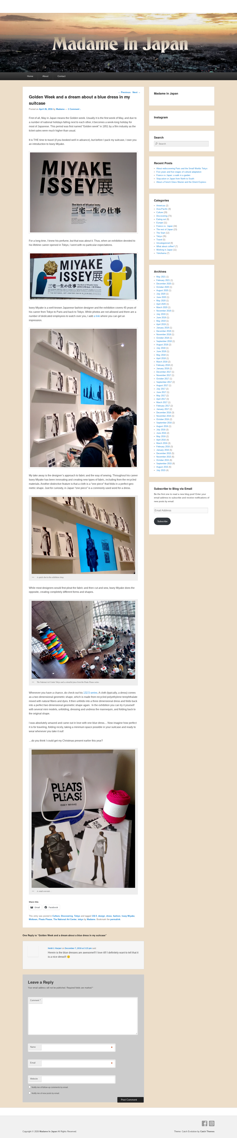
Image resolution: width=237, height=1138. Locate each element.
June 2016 (161, 433)
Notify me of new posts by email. (46, 1093)
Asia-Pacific (162, 209)
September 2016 (164, 422)
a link (96, 316)
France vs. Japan (164, 226)
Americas (160, 205)
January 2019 (162, 327)
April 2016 (161, 440)
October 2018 (162, 338)
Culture (56, 916)
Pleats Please (45, 919)
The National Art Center (65, 919)
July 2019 (160, 314)
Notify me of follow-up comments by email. (50, 1087)
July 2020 (160, 294)
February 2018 (163, 365)
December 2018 (163, 331)
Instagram (211, 1123)
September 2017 (164, 382)
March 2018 (161, 362)
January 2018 (162, 368)
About (45, 76)
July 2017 (160, 389)
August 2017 (162, 385)
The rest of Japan (164, 229)
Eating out (161, 219)
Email (32, 1063)
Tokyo (77, 916)
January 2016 (162, 450)
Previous (124, 92)
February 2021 (163, 280)
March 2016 (161, 443)
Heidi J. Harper (55, 948)
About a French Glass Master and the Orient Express (181, 182)
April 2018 (161, 358)
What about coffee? (165, 246)
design (101, 916)
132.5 (94, 916)
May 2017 (161, 395)
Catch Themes (207, 1131)
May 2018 (161, 355)
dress (109, 916)
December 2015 (163, 453)
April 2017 (161, 399)
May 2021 (161, 277)
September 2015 (164, 463)
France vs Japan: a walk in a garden (173, 175)
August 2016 (162, 426)
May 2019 (161, 321)
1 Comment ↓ (74, 109)
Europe (159, 222)
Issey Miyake (128, 916)
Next (136, 92)
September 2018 (164, 341)
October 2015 (162, 460)
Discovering (67, 916)
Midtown (33, 919)
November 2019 (163, 311)
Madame (60, 109)
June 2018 (161, 351)
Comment (35, 1000)
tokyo (80, 919)
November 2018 (163, 334)
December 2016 (163, 412)
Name (33, 1047)
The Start (160, 233)
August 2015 (162, 467)
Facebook (204, 1123)
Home (30, 76)
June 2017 (161, 392)
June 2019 (161, 317)
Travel (159, 239)
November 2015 (163, 457)
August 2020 (162, 290)
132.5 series (90, 692)
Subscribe (162, 521)
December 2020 (163, 283)
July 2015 (160, 470)
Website (34, 1079)
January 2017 (162, 409)
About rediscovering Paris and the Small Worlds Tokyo (181, 168)
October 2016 (162, 419)
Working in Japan (164, 250)
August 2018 (162, 344)
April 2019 (161, 324)
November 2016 (163, 416)
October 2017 (162, 378)
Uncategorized (163, 243)
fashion (116, 916)
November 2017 (163, 375)
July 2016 (160, 429)
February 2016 (163, 446)
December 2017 (163, 372)
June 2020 (161, 297)
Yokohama (161, 253)
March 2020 (161, 307)
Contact (61, 76)
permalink (115, 919)
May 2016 (161, 436)
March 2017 (161, 402)
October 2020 (162, 287)
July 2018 (160, 348)
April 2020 (161, 304)
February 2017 (163, 406)
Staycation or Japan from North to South (175, 178)
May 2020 (161, 300)
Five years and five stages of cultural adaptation (178, 172)
